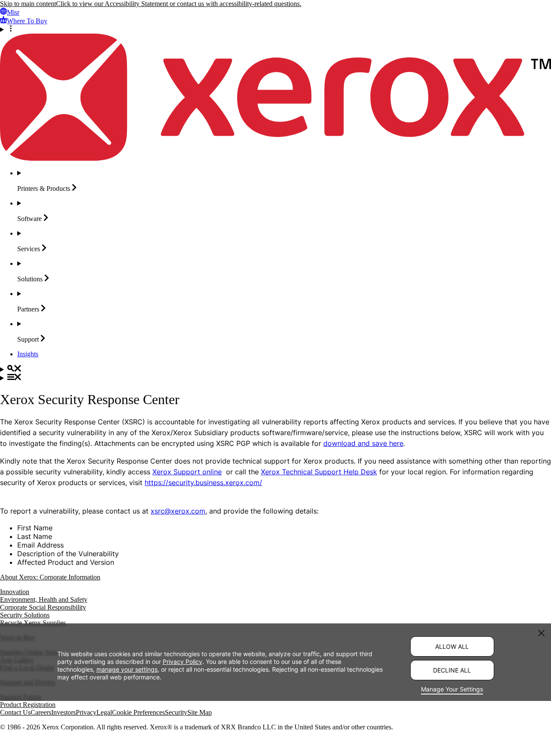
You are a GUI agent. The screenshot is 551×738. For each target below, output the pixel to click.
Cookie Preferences (138, 712)
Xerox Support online (187, 471)
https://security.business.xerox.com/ (203, 482)
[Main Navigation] (275, 378)
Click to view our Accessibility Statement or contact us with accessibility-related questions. (178, 3)
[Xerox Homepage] (275, 158)
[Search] (275, 369)
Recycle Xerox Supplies (33, 622)
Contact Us (15, 712)
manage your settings (127, 669)
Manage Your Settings (452, 689)
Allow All (452, 646)
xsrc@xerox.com (178, 511)
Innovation (14, 591)
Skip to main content (28, 3)
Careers (41, 712)
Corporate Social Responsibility (43, 607)
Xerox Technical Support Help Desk (319, 471)
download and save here (363, 443)
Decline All (452, 670)
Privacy (86, 712)
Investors (63, 712)
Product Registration (28, 704)
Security (176, 712)
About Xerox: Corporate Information (50, 577)
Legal (104, 712)
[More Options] (275, 29)
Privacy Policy (182, 661)
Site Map (199, 712)
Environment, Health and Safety (43, 599)
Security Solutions (25, 615)
